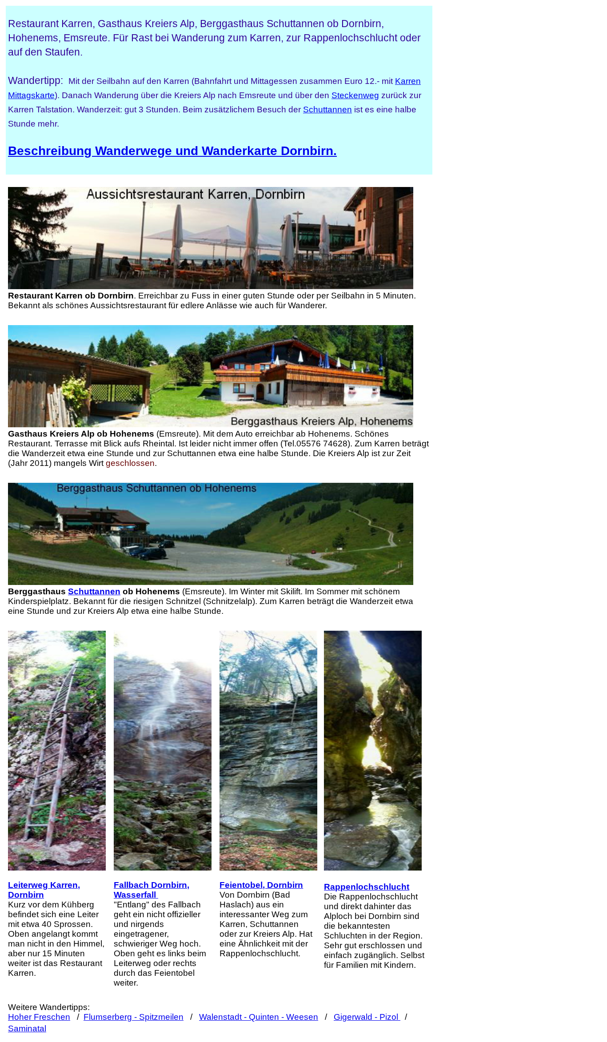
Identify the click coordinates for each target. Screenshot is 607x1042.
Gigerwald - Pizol (367, 1017)
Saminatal (27, 1028)
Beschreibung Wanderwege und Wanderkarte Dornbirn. (172, 151)
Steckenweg (355, 95)
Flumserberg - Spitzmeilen (134, 1017)
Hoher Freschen (39, 1017)
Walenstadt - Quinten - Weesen (258, 1017)
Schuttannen (327, 109)
